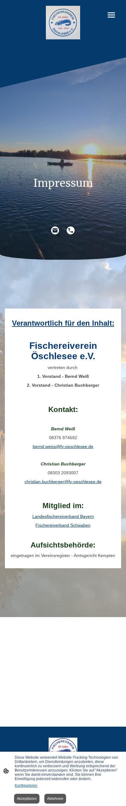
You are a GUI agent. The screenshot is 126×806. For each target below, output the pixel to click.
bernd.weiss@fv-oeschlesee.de (63, 446)
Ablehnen (55, 799)
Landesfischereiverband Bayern (63, 516)
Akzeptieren (27, 799)
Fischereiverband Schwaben (63, 525)
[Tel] (71, 230)
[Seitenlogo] (63, 22)
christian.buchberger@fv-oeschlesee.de (63, 481)
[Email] (55, 230)
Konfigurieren (26, 785)
